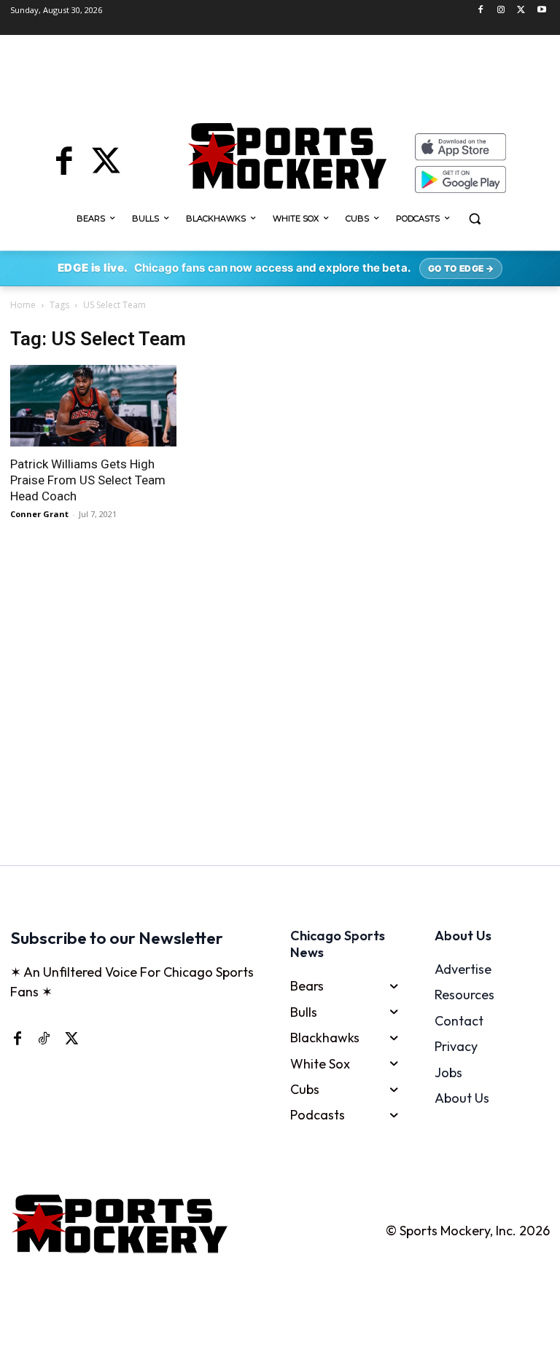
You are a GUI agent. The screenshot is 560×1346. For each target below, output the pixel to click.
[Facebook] (480, 10)
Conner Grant (39, 513)
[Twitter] (521, 10)
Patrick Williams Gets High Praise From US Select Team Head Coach (88, 480)
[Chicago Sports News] (287, 156)
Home (23, 305)
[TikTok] (43, 1038)
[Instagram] (501, 10)
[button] (475, 219)
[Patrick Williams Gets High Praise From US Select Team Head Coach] (93, 405)
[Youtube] (541, 10)
